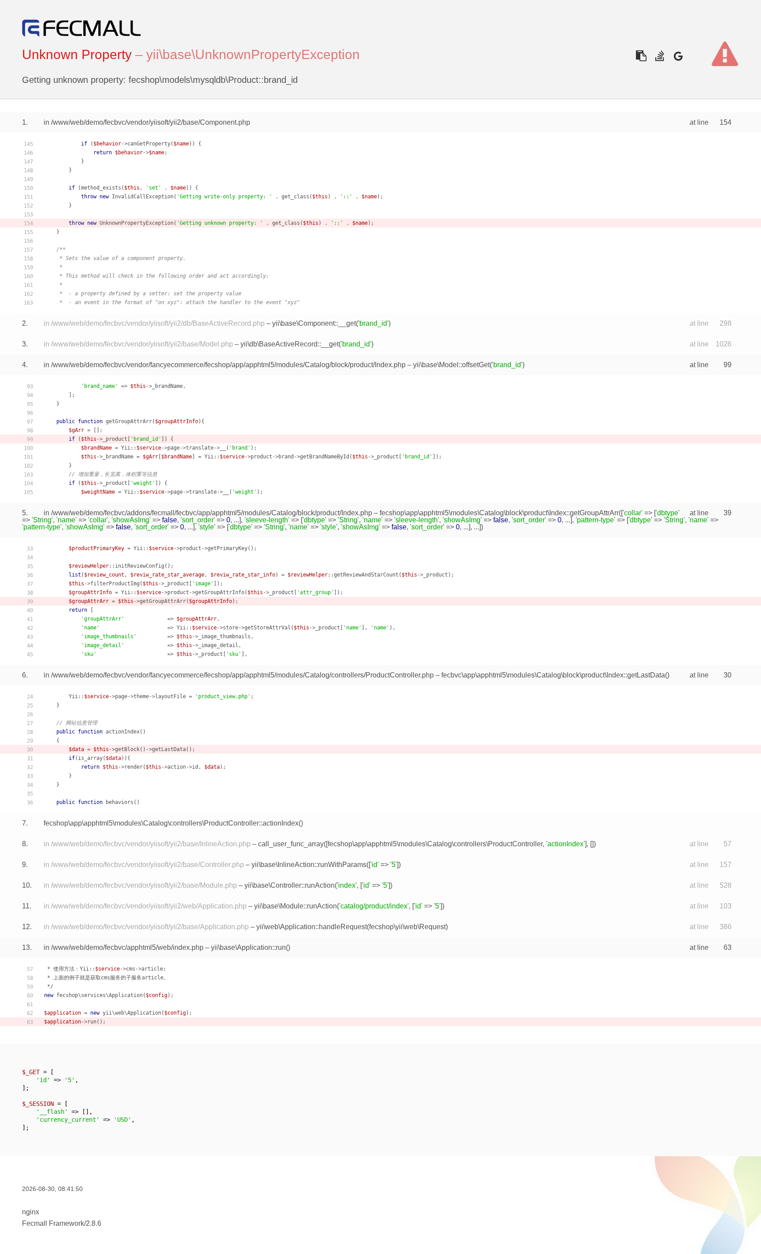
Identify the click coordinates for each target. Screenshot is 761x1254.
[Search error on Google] (678, 55)
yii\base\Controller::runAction (289, 885)
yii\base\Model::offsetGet (451, 364)
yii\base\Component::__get (314, 323)
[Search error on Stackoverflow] (659, 55)
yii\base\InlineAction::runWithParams (308, 864)
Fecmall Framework (53, 1223)
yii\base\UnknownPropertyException (253, 54)
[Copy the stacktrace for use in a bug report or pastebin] (641, 55)
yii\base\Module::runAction (295, 906)
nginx (30, 1212)
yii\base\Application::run (248, 947)
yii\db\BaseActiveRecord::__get (289, 344)
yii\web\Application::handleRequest (311, 926)
